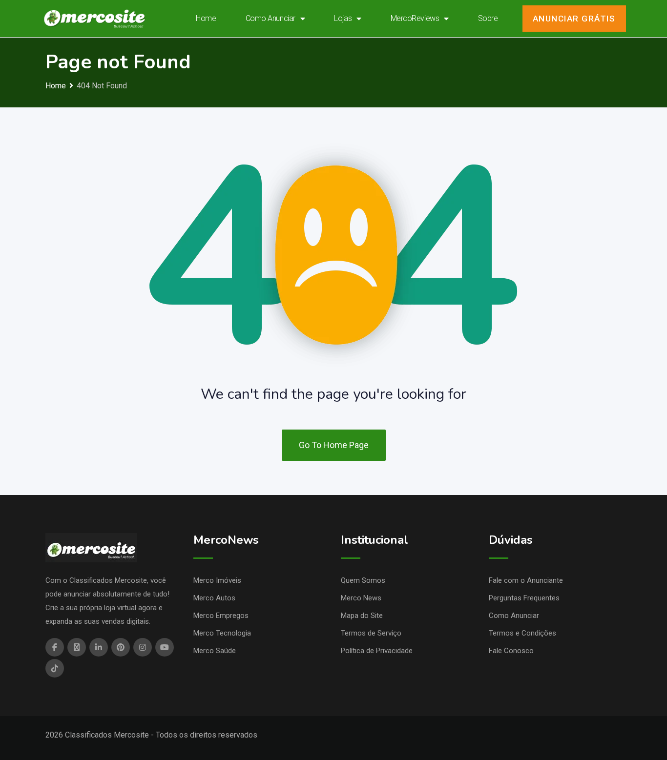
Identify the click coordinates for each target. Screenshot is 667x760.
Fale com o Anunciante (526, 580)
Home (206, 18)
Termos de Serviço (371, 633)
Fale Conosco (511, 650)
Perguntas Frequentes (524, 598)
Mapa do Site (362, 615)
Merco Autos (214, 598)
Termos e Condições (522, 633)
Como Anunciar (270, 18)
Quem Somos (363, 580)
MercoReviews (415, 18)
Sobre (488, 18)
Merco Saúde (214, 650)
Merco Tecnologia (222, 633)
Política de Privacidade (377, 650)
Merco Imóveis (217, 580)
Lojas (343, 18)
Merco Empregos (221, 615)
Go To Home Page (334, 445)
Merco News (361, 598)
